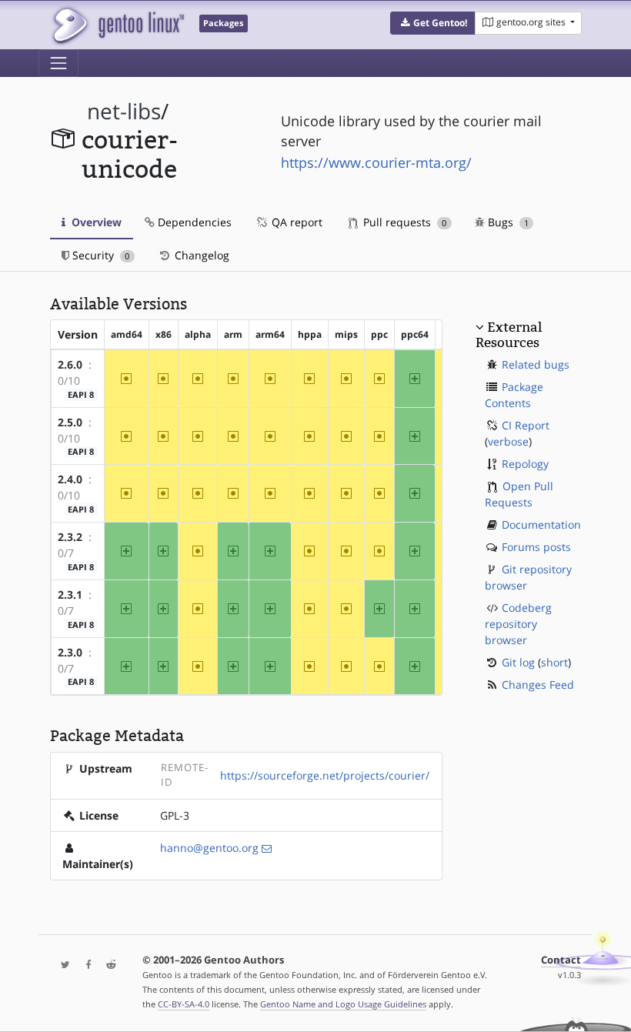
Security (99, 255)
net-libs (124, 111)
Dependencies (193, 222)
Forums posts (536, 546)
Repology (525, 463)
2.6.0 (70, 364)
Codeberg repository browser (518, 623)
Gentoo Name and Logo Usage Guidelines (343, 1004)
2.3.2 (70, 536)
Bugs (507, 222)
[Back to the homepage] (117, 25)
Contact (561, 960)
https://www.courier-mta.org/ (376, 162)
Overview (95, 222)
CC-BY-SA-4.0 (183, 1004)
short (554, 662)
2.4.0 (70, 479)
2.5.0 (70, 422)
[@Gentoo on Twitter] (61, 965)
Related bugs (535, 364)
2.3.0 (70, 652)
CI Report (525, 425)
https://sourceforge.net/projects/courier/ (324, 775)
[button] (433, 23)
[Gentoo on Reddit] (107, 965)
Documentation (541, 524)
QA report (295, 222)
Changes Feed (538, 684)
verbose (508, 441)
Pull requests (403, 222)
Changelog (200, 255)
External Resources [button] (509, 334)
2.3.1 (70, 594)
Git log (518, 662)
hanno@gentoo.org (209, 847)
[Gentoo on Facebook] (84, 965)
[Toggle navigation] (58, 63)
